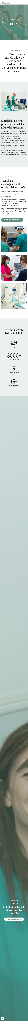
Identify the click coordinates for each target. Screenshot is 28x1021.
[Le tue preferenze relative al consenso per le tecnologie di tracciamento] (2, 1018)
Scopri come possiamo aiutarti (12, 219)
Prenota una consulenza (14, 919)
